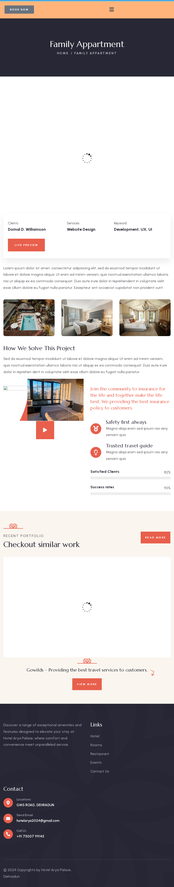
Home (63, 53)
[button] (111, 9)
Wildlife (39, 644)
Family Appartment (51, 637)
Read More (155, 537)
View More (87, 684)
